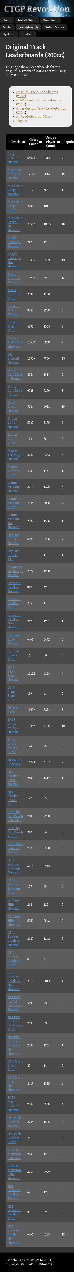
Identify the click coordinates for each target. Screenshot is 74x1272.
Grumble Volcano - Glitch (15, 503)
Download (50, 20)
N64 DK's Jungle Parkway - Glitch (15, 1023)
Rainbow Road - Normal (14, 639)
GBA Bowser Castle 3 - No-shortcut (14, 981)
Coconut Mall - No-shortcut (15, 342)
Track (15, 142)
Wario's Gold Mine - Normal (15, 374)
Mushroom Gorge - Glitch (16, 206)
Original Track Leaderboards (37, 92)
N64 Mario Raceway (15, 762)
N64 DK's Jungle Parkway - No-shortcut (15, 1045)
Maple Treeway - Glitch (15, 471)
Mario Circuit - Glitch (14, 294)
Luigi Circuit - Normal (14, 158)
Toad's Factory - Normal (14, 242)
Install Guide (27, 20)
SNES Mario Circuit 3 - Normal (15, 1104)
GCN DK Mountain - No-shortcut (15, 1172)
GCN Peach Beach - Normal (13, 674)
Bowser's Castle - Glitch (14, 603)
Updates (9, 34)
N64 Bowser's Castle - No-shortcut (14, 1234)
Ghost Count (33, 142)
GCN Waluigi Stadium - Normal (15, 866)
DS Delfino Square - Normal (15, 848)
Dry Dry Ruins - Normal (13, 539)
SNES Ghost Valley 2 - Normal (14, 726)
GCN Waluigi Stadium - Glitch (15, 886)
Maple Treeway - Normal (15, 455)
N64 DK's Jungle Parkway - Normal (15, 1003)
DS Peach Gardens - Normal (15, 1122)
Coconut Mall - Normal (14, 310)
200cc (21, 104)
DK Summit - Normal (14, 359)
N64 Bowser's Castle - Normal (14, 1192)
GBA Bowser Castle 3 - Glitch (14, 959)
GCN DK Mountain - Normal (15, 1154)
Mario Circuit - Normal (14, 278)
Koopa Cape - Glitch (12, 439)
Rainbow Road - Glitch (14, 655)
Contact (27, 34)
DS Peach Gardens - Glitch (15, 1138)
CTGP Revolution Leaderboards (38, 100)
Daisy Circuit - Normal (14, 407)
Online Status (54, 27)
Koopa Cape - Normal (13, 423)
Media (7, 27)
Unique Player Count (51, 142)
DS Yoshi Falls (14, 710)
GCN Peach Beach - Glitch (13, 694)
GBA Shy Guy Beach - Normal (15, 816)
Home (7, 20)
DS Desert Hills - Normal (14, 904)
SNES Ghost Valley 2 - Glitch (14, 746)
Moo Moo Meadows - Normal (15, 174)
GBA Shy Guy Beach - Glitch (15, 832)
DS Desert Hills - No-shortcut (15, 921)
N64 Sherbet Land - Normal (13, 778)
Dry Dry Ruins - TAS (13, 555)
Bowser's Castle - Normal (14, 587)
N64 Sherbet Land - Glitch (13, 798)
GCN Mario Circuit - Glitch (15, 1065)
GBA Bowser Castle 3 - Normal (14, 939)
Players (21, 121)
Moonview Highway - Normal (15, 571)
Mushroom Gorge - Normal (16, 190)
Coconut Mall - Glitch (14, 326)
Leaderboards (28, 27)
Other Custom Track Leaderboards (41, 109)
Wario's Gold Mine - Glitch (15, 391)
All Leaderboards (28, 117)
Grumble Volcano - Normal (15, 487)
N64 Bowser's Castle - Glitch (14, 1212)
